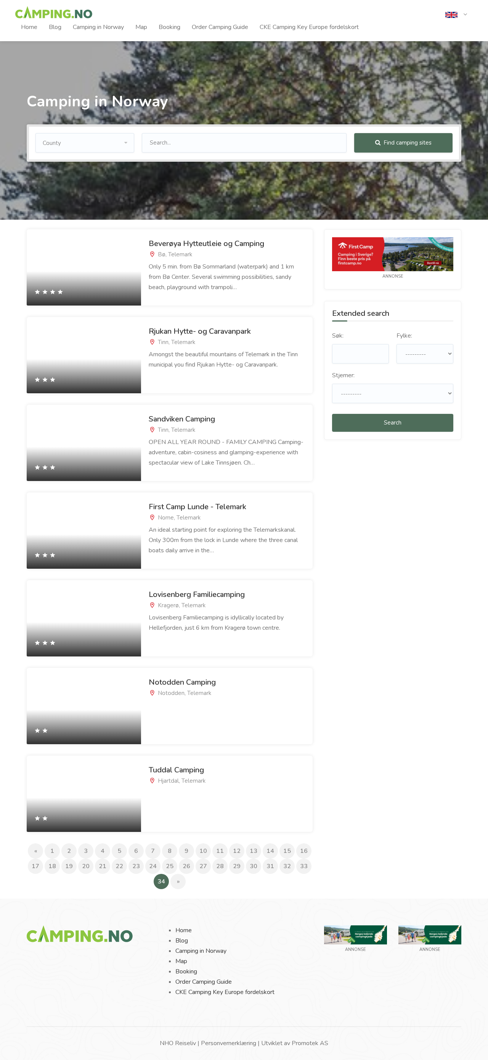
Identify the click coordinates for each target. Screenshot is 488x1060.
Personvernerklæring (228, 1043)
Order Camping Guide (220, 27)
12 (237, 851)
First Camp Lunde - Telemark (197, 507)
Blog (55, 27)
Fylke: (404, 335)
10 (203, 851)
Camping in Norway (98, 27)
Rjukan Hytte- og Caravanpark (200, 331)
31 (270, 866)
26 (186, 866)
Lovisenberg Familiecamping (197, 594)
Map (141, 27)
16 (304, 851)
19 (69, 866)
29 (237, 866)
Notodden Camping (182, 682)
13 (253, 851)
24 (153, 866)
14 (270, 851)
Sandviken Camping (182, 419)
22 (119, 866)
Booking (169, 27)
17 (35, 866)
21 (102, 866)
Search (392, 422)
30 (253, 866)
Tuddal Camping (176, 770)
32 (287, 866)
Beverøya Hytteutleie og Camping (206, 243)
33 (304, 866)
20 (86, 866)
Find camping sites (407, 142)
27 (203, 866)
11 (220, 851)
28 (220, 866)
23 (136, 866)
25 (169, 866)
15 (287, 851)
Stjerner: (343, 375)
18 (52, 866)
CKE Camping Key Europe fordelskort (309, 27)
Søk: (338, 335)
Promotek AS (310, 1043)
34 (163, 881)
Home (29, 27)
